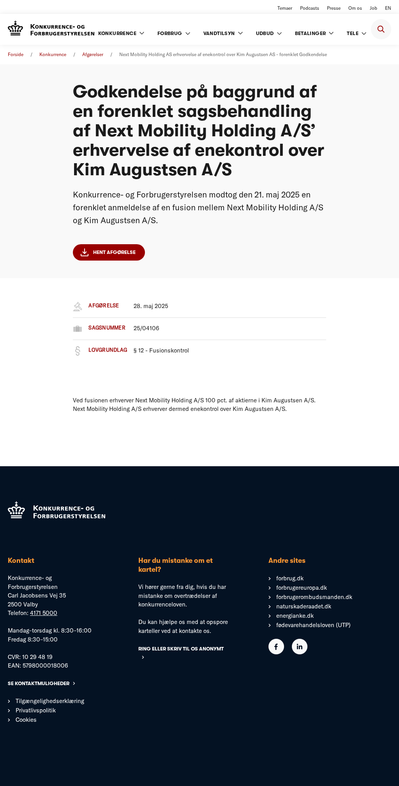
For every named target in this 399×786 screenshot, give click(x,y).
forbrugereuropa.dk (301, 587)
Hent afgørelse (114, 252)
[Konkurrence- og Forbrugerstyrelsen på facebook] (276, 652)
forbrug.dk (290, 578)
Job (373, 8)
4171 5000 (43, 613)
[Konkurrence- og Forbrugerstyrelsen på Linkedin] (299, 652)
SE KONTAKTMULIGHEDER (38, 683)
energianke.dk (295, 615)
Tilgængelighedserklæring (50, 701)
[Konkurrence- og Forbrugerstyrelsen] (51, 29)
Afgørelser (92, 54)
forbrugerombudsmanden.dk (314, 597)
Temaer (284, 8)
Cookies (26, 719)
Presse (334, 8)
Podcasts (309, 8)
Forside (15, 54)
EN (388, 8)
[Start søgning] (381, 29)
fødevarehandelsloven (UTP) (313, 625)
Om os (355, 8)
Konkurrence (52, 54)
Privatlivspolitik (36, 710)
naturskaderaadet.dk (303, 606)
